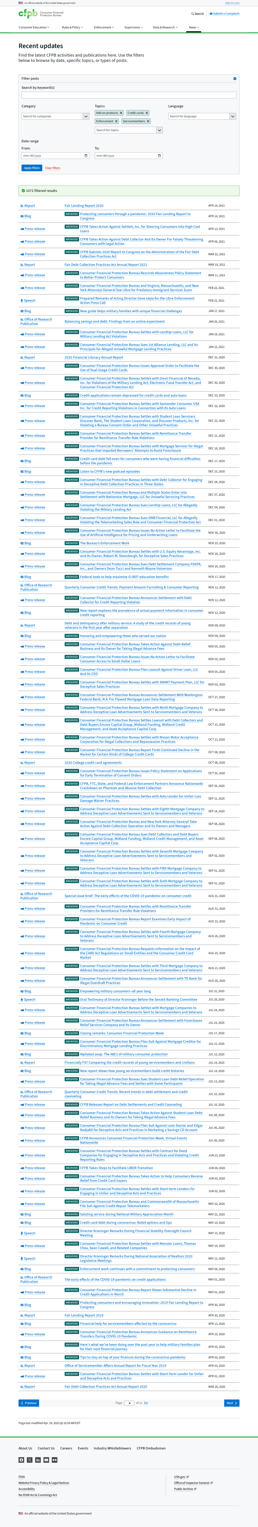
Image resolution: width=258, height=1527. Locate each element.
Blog (27, 216)
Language (175, 106)
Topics (100, 106)
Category (29, 106)
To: (97, 148)
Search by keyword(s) (38, 87)
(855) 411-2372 (232, 3)
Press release (34, 228)
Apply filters (32, 168)
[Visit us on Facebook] (21, 1459)
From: (26, 148)
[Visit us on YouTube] (46, 1459)
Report (29, 205)
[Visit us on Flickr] (54, 1459)
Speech (29, 300)
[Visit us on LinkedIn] (38, 1459)
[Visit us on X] (29, 1459)
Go (146, 1402)
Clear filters (52, 168)
